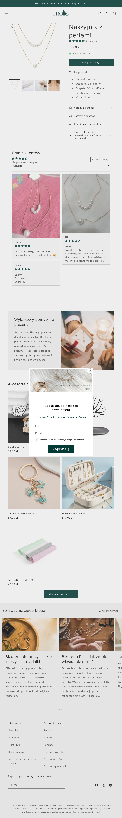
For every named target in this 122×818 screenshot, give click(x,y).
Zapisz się (61, 449)
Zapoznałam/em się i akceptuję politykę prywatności (62, 440)
